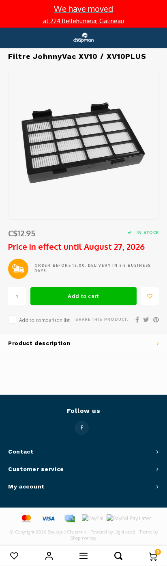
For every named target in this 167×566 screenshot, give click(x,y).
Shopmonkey (83, 538)
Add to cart (83, 296)
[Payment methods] (26, 517)
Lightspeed (124, 532)
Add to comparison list (44, 320)
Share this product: (101, 319)
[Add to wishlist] (150, 296)
